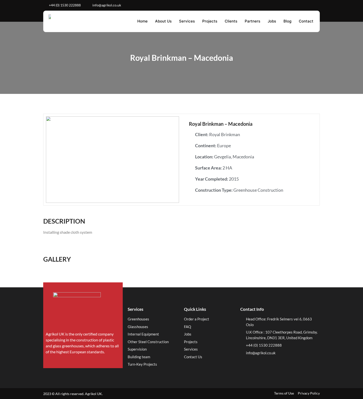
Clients (231, 21)
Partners (252, 21)
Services (187, 21)
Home (142, 21)
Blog (287, 21)
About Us (163, 21)
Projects (209, 21)
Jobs (272, 21)
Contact (306, 21)
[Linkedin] (316, 5)
